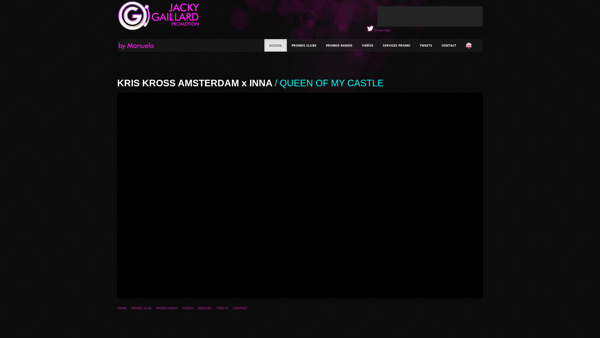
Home (122, 308)
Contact (449, 45)
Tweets (426, 45)
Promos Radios (339, 45)
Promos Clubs (304, 45)
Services (205, 308)
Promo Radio (167, 308)
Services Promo (396, 45)
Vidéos (367, 45)
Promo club (141, 308)
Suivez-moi (381, 30)
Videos (187, 308)
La (142, 46)
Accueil (275, 45)
